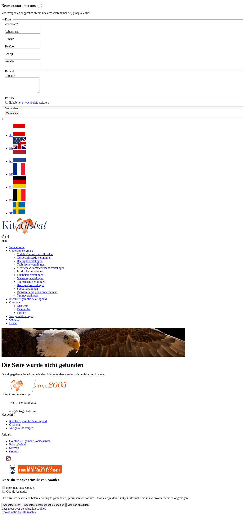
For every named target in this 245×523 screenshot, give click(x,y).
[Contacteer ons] (7, 237)
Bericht (10, 75)
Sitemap (14, 447)
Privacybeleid (17, 444)
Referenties (23, 309)
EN (11, 148)
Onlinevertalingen (27, 295)
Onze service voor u (21, 250)
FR (11, 174)
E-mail (9, 39)
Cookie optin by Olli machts (19, 512)
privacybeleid (30, 102)
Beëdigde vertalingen (29, 261)
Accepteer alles (11, 504)
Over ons (14, 302)
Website (9, 61)
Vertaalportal (16, 247)
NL (11, 161)
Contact (14, 319)
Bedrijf (9, 54)
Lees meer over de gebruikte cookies (24, 508)
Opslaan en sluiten (78, 504)
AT (11, 135)
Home (13, 323)
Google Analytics (16, 491)
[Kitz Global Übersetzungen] (24, 232)
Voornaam (12, 24)
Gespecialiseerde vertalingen (34, 257)
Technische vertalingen (31, 264)
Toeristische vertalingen (31, 281)
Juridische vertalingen (30, 271)
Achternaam (13, 31)
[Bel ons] (3, 237)
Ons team (22, 305)
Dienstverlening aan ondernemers (37, 292)
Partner (21, 312)
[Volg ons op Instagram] (8, 459)
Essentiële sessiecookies (20, 487)
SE (11, 213)
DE (11, 187)
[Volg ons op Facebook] (4, 459)
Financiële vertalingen (30, 274)
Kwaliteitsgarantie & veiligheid (28, 299)
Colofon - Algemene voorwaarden (30, 441)
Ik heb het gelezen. (28, 102)
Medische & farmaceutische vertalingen (41, 268)
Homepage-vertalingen (30, 285)
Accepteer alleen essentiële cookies (44, 504)
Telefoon (10, 46)
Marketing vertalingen (30, 278)
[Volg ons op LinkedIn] (13, 459)
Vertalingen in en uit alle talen (35, 254)
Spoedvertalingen (27, 288)
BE (11, 200)
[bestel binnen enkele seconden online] (36, 472)
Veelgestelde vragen (21, 316)
